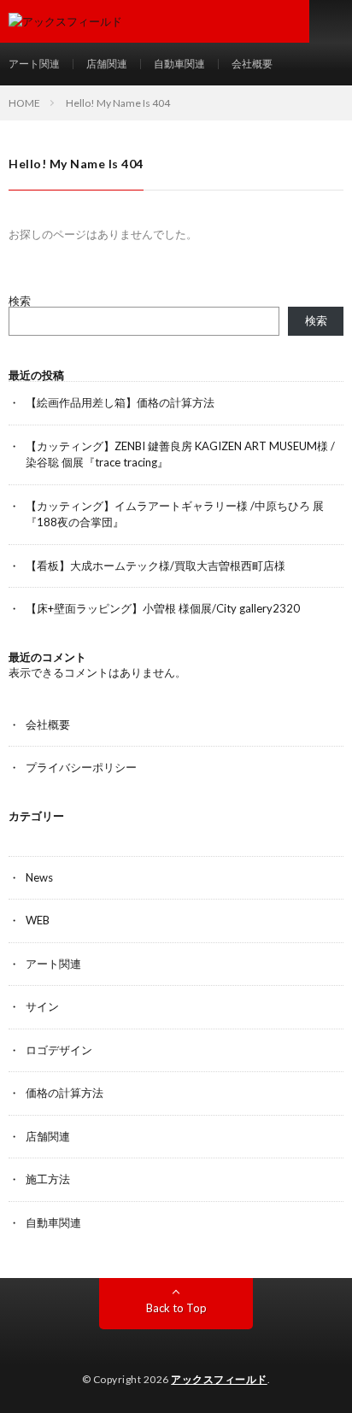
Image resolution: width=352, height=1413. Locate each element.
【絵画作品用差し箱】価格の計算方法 (120, 402)
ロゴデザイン (59, 1050)
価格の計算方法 (64, 1092)
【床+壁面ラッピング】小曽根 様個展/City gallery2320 (163, 608)
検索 (20, 301)
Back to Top (176, 1308)
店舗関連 (106, 63)
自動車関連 (179, 63)
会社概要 (252, 63)
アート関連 (34, 63)
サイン (42, 1006)
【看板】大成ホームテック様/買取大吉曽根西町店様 (155, 565)
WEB (38, 920)
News (39, 877)
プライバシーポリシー (81, 767)
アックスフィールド (219, 1379)
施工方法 (48, 1179)
